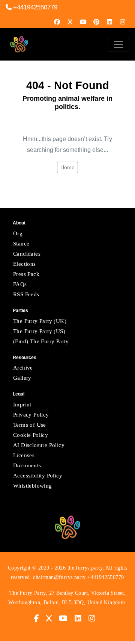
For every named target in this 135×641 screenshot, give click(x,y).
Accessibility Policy (37, 476)
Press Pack (26, 274)
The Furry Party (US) (39, 331)
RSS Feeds (26, 294)
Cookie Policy (30, 435)
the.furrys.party (85, 568)
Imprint (22, 405)
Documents (27, 465)
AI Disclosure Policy (38, 445)
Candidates (26, 254)
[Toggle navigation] (118, 44)
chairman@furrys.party (59, 577)
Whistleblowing (32, 486)
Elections (24, 264)
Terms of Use (29, 425)
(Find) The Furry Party (41, 341)
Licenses (23, 455)
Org (17, 233)
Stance (21, 244)
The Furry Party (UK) (39, 321)
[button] (39, 618)
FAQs (20, 284)
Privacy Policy (31, 415)
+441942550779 (35, 7)
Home (67, 167)
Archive (23, 368)
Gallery (22, 378)
